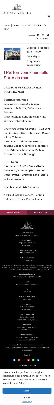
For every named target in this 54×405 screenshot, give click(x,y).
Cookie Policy (27, 402)
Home (7, 25)
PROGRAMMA (13, 212)
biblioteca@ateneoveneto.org (16, 347)
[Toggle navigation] (48, 16)
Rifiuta (27, 398)
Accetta (27, 391)
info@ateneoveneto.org (27, 250)
